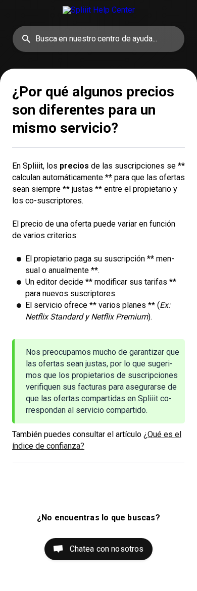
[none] (99, 10)
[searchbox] (98, 39)
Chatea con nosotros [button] (107, 549)
